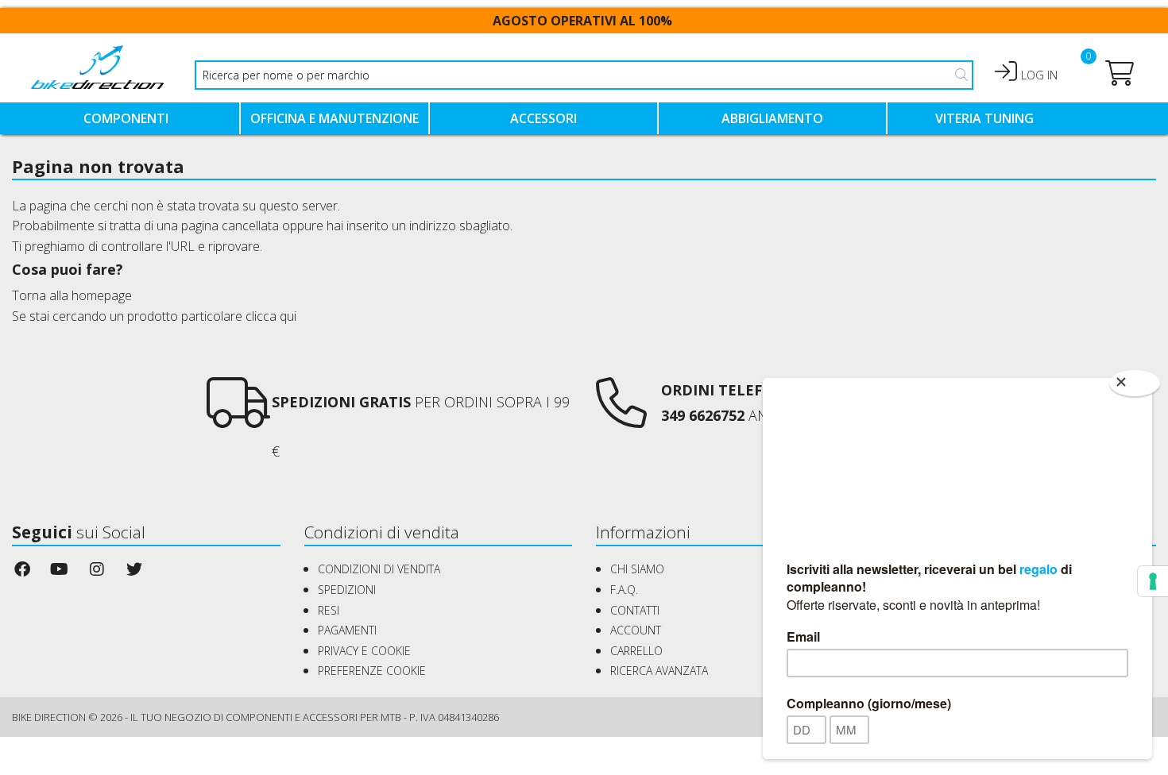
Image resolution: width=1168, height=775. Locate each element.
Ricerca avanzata (659, 670)
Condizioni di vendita (379, 568)
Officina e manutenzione (334, 118)
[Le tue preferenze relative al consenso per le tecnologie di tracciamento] (1153, 581)
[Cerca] (961, 74)
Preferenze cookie (372, 670)
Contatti (634, 610)
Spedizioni (347, 589)
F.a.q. (624, 589)
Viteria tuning (984, 118)
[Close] (1134, 383)
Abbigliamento (772, 118)
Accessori (543, 118)
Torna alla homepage (72, 295)
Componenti (125, 118)
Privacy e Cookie (364, 650)
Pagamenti (347, 630)
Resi (328, 610)
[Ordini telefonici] (621, 417)
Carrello (636, 650)
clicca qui (271, 316)
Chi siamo (637, 568)
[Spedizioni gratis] (238, 417)
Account (635, 630)
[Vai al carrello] (1119, 78)
